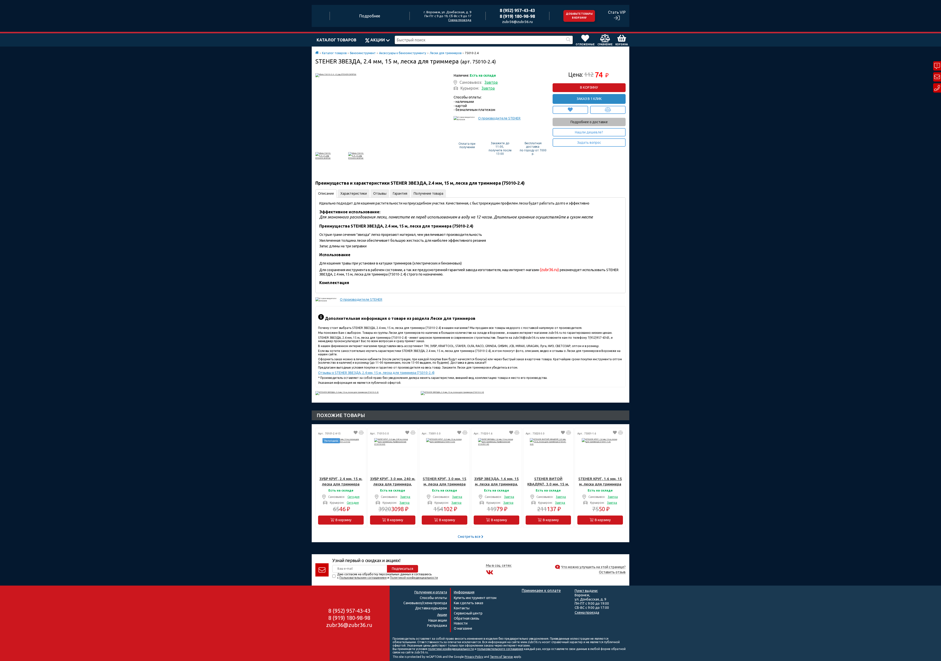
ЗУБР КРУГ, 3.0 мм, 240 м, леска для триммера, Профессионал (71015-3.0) (392, 481)
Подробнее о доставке (589, 122)
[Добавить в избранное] (570, 110)
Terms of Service (501, 656)
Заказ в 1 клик (589, 99)
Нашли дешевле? (589, 132)
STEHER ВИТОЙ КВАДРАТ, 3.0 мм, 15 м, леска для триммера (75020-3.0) (548, 481)
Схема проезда (459, 20)
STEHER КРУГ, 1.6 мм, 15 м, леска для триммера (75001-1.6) (600, 481)
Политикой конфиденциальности (414, 577)
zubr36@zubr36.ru (517, 22)
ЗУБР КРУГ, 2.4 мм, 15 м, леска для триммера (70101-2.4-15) (340, 481)
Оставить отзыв (612, 572)
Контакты (462, 608)
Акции (377, 40)
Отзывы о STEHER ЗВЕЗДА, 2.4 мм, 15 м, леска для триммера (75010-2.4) (376, 373)
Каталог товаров (336, 40)
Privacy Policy (474, 656)
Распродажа (437, 625)
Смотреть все (469, 537)
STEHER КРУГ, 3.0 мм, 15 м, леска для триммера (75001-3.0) (444, 481)
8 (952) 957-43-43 (517, 10)
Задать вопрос (589, 142)
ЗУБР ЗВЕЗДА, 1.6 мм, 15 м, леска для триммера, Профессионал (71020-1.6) (496, 481)
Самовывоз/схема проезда (425, 603)
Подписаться (402, 569)
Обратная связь (466, 618)
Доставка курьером (431, 608)
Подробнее (369, 16)
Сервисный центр (468, 613)
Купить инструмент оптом (475, 598)
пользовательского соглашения (500, 648)
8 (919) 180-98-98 (517, 16)
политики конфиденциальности (451, 648)
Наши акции (437, 620)
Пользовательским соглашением (363, 577)
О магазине (463, 628)
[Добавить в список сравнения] (608, 110)
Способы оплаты (433, 598)
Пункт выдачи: (586, 591)
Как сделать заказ (468, 603)
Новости (461, 623)
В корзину (589, 87)
